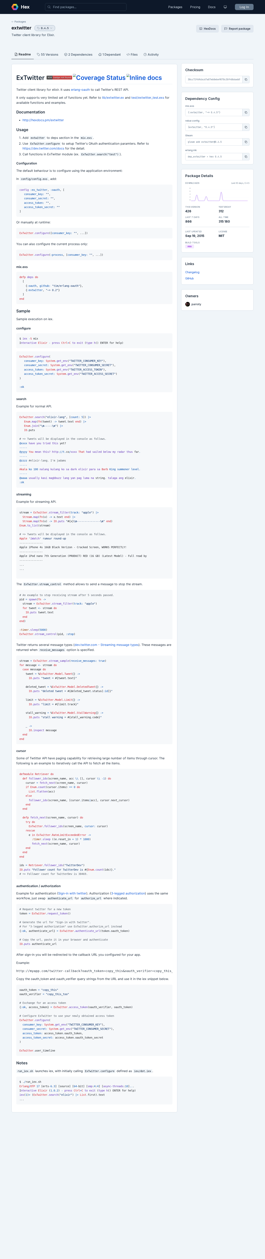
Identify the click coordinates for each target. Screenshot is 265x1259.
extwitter (21, 28)
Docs (212, 7)
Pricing (195, 7)
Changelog (192, 272)
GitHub (189, 278)
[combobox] (85, 7)
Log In (244, 7)
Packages (175, 7)
